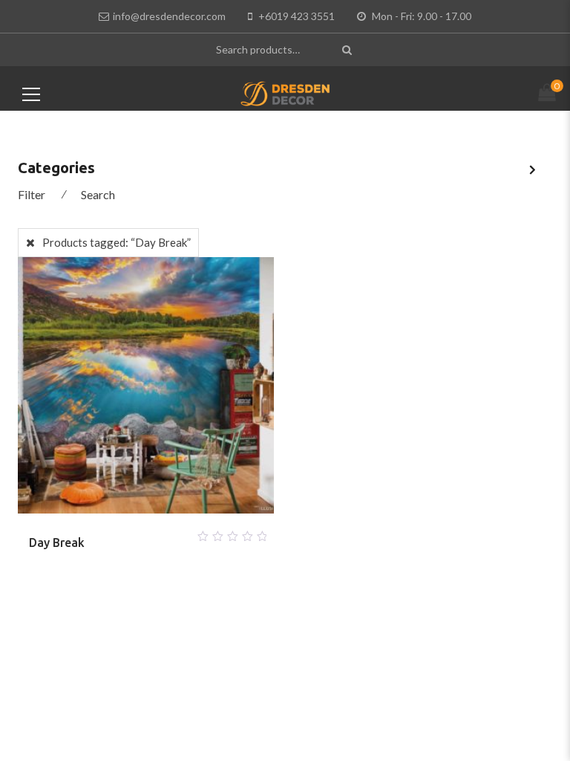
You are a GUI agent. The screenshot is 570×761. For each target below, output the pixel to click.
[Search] (348, 49)
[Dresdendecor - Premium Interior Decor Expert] (285, 92)
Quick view (164, 532)
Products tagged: (116, 242)
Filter (31, 194)
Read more (128, 532)
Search (98, 194)
